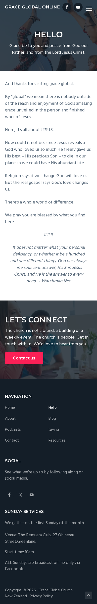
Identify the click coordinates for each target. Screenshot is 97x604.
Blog (52, 419)
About (10, 419)
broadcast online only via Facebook (42, 566)
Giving (53, 430)
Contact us (24, 358)
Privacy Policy (41, 596)
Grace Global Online (32, 6)
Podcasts (13, 430)
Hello (52, 408)
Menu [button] (83, 8)
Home (10, 408)
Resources (56, 441)
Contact (12, 441)
